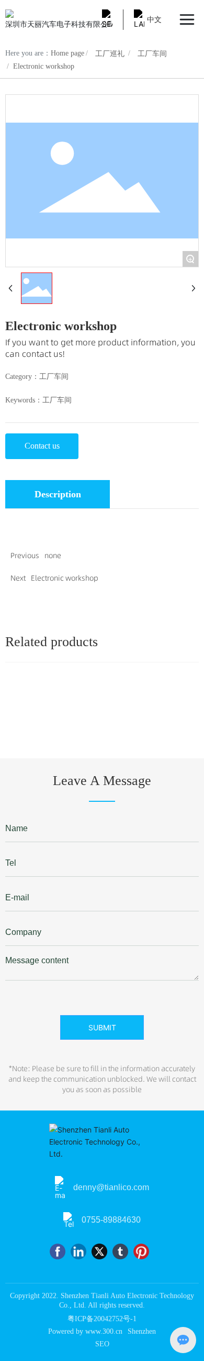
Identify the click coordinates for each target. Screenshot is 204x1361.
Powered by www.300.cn (85, 1331)
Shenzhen (142, 1331)
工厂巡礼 (109, 54)
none (52, 555)
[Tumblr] (120, 1251)
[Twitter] (99, 1251)
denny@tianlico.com (111, 1187)
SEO (102, 1344)
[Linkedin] (78, 1251)
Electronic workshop (64, 578)
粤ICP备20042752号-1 (102, 1319)
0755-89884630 (111, 1219)
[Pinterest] (141, 1251)
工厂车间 (152, 54)
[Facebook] (57, 1251)
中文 (154, 19)
